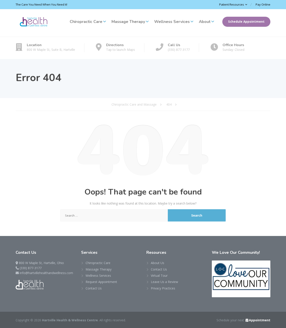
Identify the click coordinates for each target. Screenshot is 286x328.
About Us (157, 263)
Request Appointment (101, 282)
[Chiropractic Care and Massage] (33, 23)
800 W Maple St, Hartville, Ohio (41, 263)
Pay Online (263, 4)
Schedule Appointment (246, 22)
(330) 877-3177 (31, 268)
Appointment (259, 320)
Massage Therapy (128, 21)
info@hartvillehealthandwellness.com (46, 273)
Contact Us (94, 288)
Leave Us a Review (164, 282)
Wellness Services (172, 21)
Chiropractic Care (86, 21)
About (204, 21)
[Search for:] (114, 215)
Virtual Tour (159, 275)
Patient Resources (231, 4)
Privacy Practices (163, 288)
